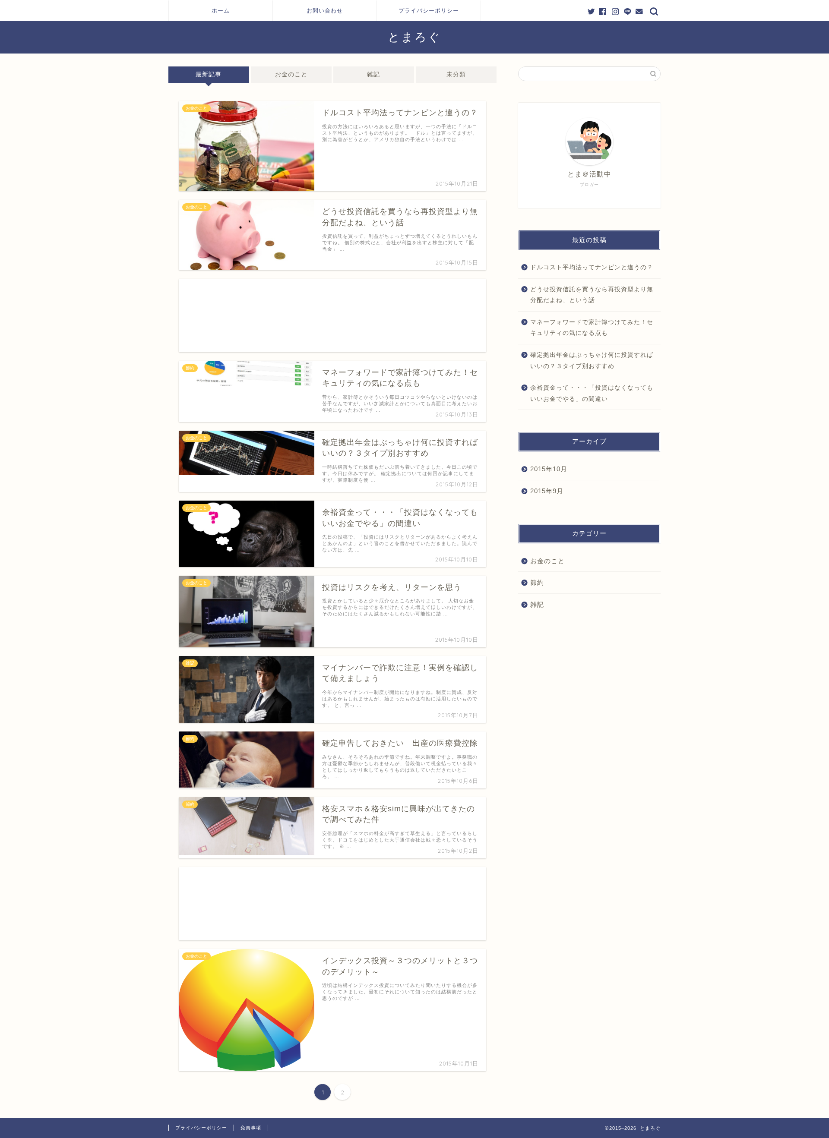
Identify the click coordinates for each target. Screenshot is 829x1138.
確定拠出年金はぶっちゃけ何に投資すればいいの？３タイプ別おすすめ (591, 360)
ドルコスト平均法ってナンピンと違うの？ (591, 267)
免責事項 (250, 1127)
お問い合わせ (325, 10)
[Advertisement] (332, 315)
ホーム (221, 10)
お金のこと (291, 74)
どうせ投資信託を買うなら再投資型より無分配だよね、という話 (591, 295)
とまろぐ (414, 36)
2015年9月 (546, 491)
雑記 (373, 74)
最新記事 (208, 74)
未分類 (456, 74)
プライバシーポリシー (429, 10)
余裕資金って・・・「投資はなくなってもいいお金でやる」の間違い (591, 393)
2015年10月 (548, 469)
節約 (537, 582)
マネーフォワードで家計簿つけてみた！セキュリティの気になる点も (591, 328)
